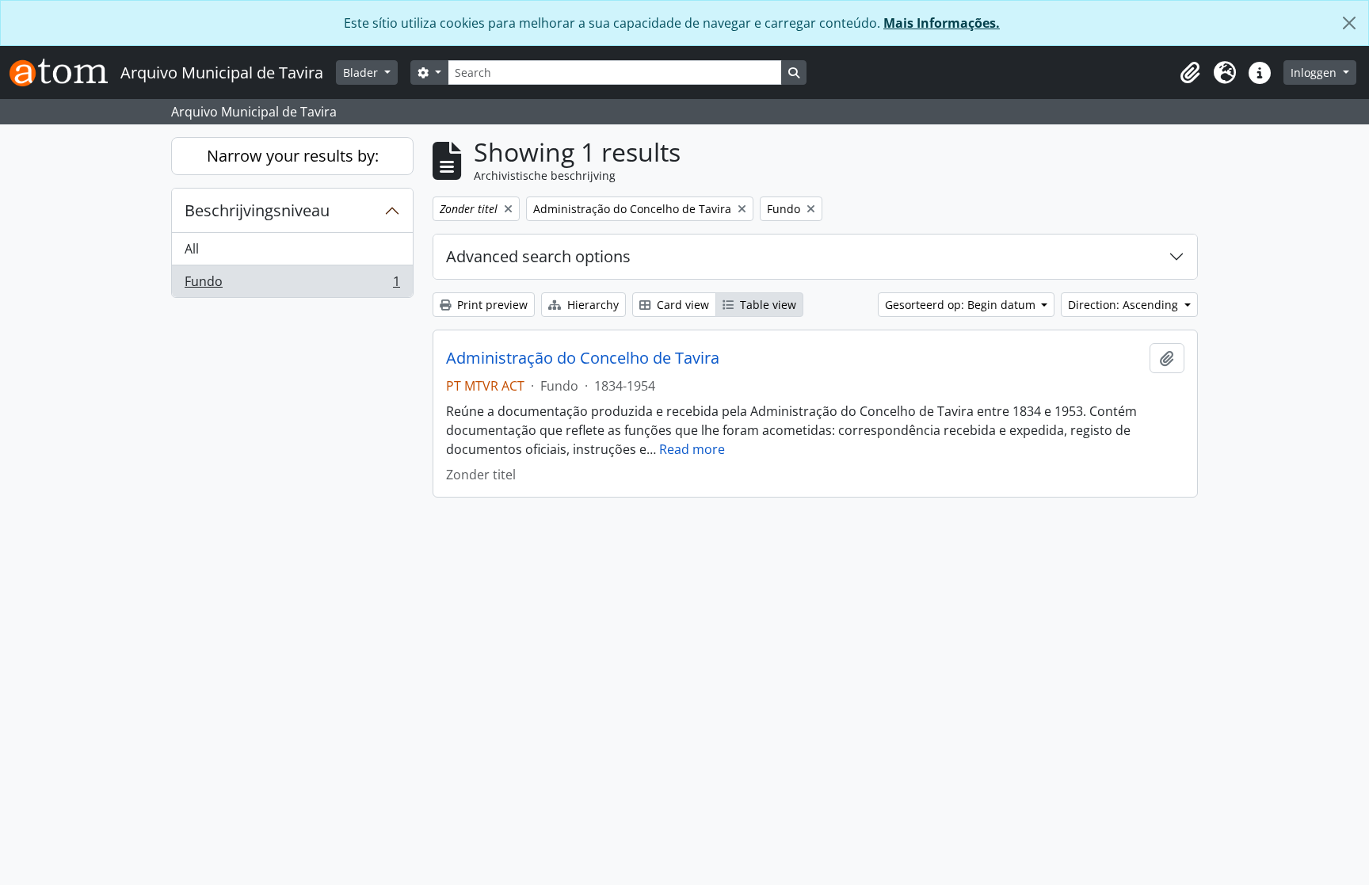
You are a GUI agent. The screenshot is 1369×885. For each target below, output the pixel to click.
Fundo (292, 285)
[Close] (1349, 23)
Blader (362, 72)
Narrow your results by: (293, 155)
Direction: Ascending (1124, 304)
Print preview (491, 304)
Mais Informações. (941, 23)
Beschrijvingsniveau (257, 210)
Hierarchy (591, 304)
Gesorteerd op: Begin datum (962, 304)
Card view (681, 304)
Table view (766, 304)
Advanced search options (538, 256)
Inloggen (1315, 72)
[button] (1190, 72)
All (192, 248)
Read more (692, 449)
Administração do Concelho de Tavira (582, 358)
